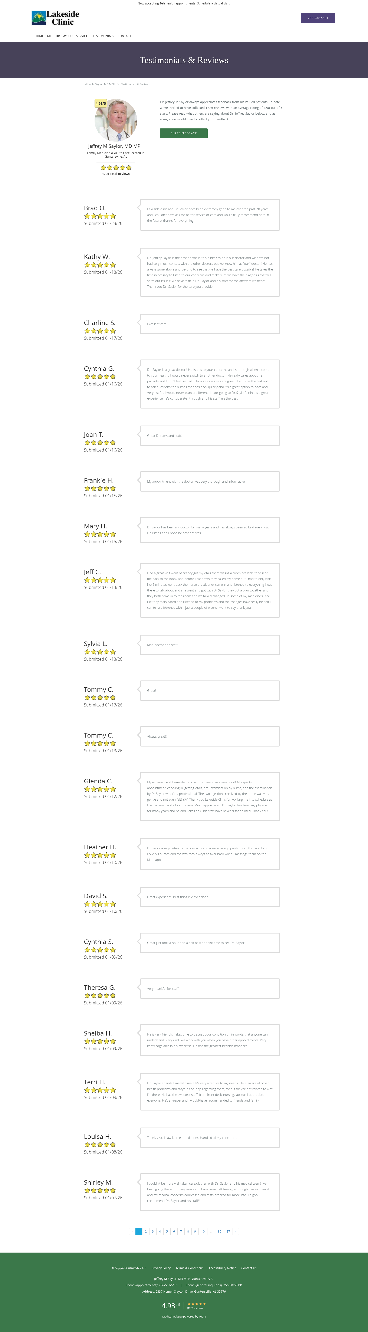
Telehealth (167, 3)
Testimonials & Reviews (135, 84)
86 (219, 1231)
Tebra (202, 1316)
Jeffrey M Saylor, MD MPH (99, 84)
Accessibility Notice (222, 1268)
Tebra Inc (140, 1268)
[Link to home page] (70, 18)
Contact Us (249, 1268)
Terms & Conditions (190, 1268)
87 (228, 1231)
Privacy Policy (161, 1268)
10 (203, 1231)
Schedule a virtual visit (213, 3)
